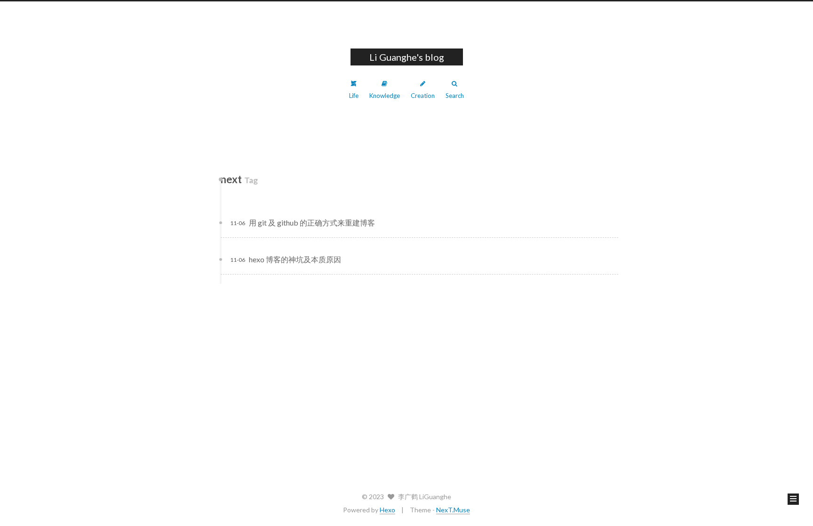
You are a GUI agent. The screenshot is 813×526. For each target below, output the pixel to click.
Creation (423, 95)
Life (354, 95)
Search (455, 95)
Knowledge (384, 95)
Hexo (387, 510)
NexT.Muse (453, 510)
